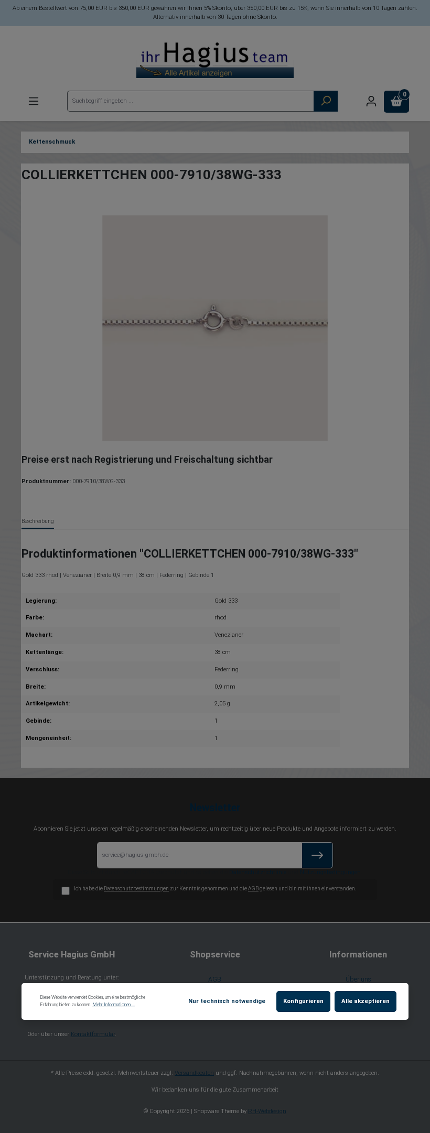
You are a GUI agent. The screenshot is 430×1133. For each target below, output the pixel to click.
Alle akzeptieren (365, 1001)
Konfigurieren (303, 1001)
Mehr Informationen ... (113, 1004)
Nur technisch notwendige (226, 1001)
